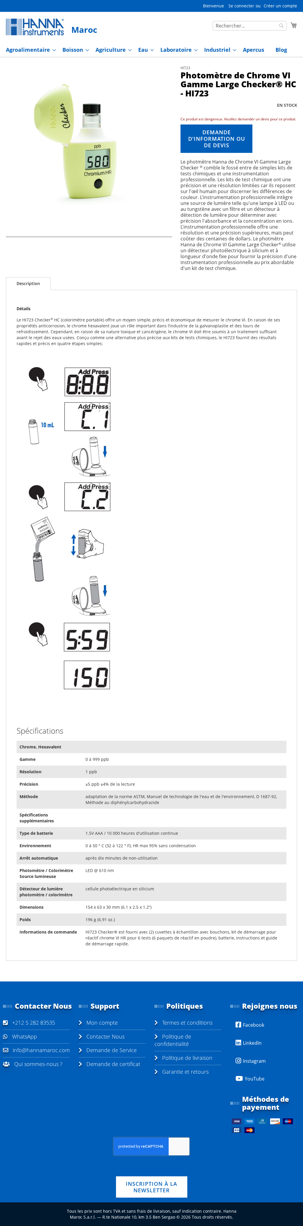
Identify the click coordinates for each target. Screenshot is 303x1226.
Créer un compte (280, 6)
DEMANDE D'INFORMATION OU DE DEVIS (216, 139)
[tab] (28, 283)
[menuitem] (29, 50)
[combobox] (250, 25)
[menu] (151, 50)
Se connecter (241, 6)
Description (28, 283)
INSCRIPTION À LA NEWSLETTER (151, 1187)
